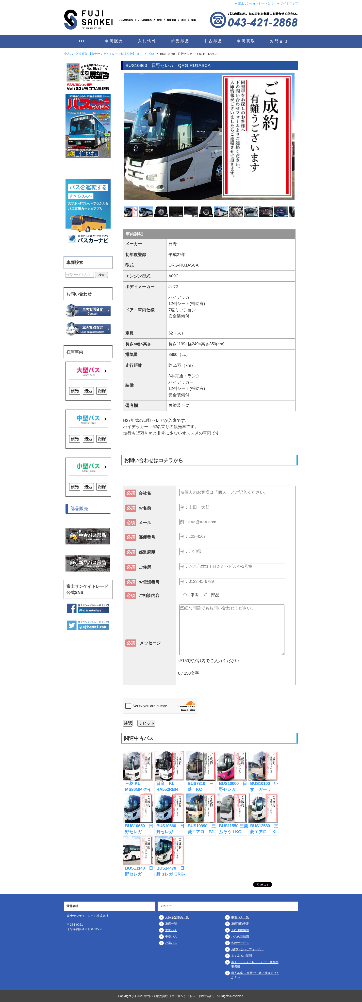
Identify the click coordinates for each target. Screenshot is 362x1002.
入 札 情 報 (147, 41)
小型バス (171, 943)
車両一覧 (171, 923)
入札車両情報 (240, 930)
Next (303, 137)
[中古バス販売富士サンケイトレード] (131, 23)
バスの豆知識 (240, 936)
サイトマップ (289, 3)
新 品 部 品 (180, 41)
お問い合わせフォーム (247, 949)
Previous (115, 137)
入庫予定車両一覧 (177, 917)
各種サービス (240, 943)
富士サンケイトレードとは (256, 3)
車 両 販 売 (114, 41)
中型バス (171, 936)
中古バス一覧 (240, 917)
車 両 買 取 (246, 41)
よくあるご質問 (241, 955)
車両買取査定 (240, 923)
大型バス (171, 930)
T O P (80, 41)
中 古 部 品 (213, 41)
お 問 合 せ (279, 41)
